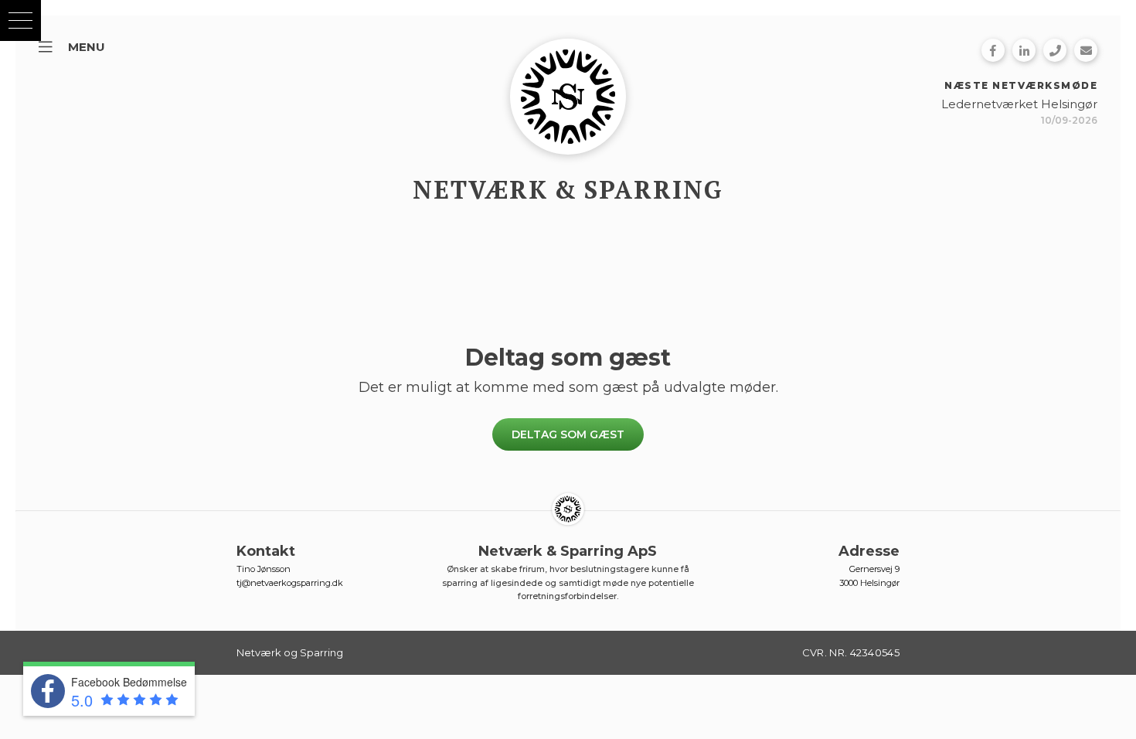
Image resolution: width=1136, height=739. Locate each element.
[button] (20, 20)
